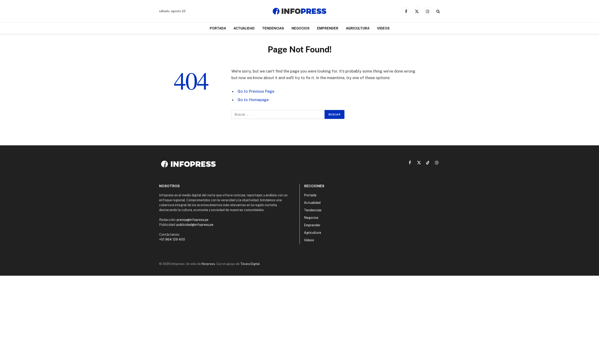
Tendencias (273, 28)
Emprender (327, 28)
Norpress (208, 264)
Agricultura (357, 28)
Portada (218, 28)
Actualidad (244, 28)
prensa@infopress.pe (192, 220)
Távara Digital (250, 264)
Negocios (301, 28)
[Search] (437, 11)
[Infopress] (299, 11)
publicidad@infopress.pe (194, 225)
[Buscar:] (278, 114)
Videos (383, 28)
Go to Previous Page (255, 91)
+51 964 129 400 (172, 239)
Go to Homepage (253, 99)
